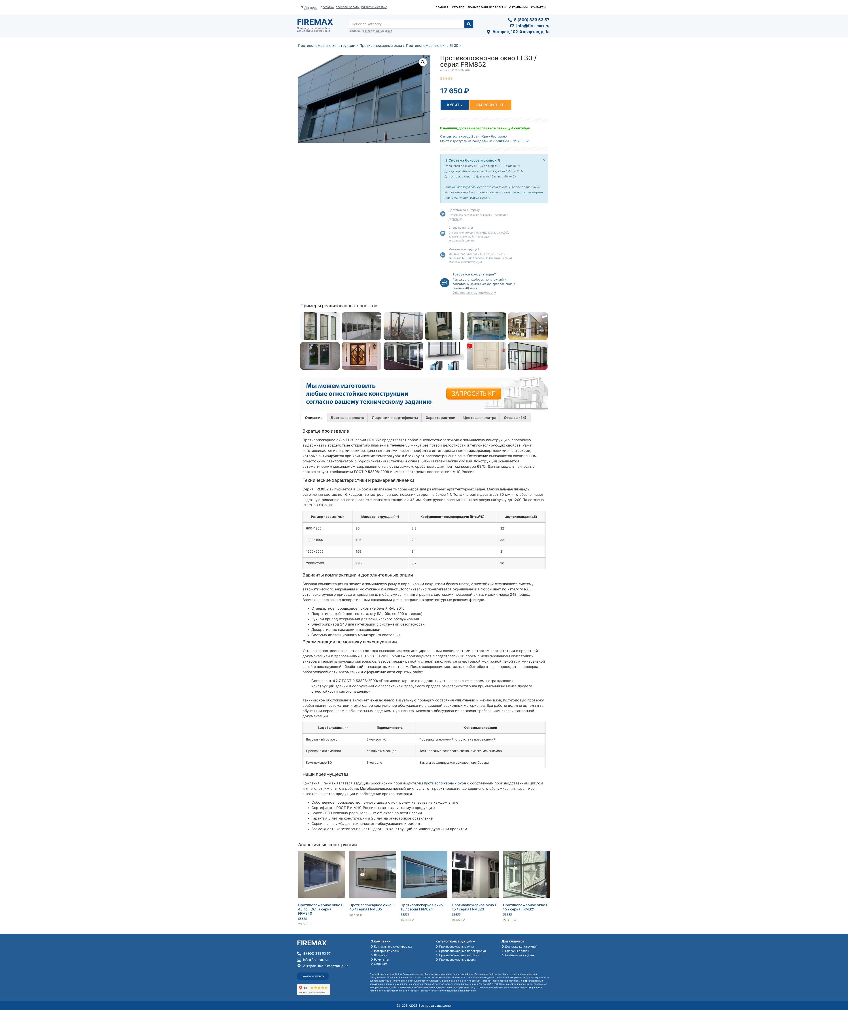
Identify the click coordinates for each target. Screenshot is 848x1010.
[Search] (468, 24)
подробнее (455, 218)
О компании (518, 7)
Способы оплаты (348, 7)
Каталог (458, 7)
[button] (454, 104)
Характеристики (440, 417)
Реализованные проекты (487, 7)
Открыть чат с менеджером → (474, 292)
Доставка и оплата (347, 417)
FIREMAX (315, 22)
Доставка (327, 7)
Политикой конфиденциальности (410, 980)
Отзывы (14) (515, 417)
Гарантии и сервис (374, 7)
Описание (314, 417)
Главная (442, 7)
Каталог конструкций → (455, 941)
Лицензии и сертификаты (395, 417)
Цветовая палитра (479, 417)
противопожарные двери (377, 30)
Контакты (538, 7)
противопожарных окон (445, 783)
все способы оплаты (462, 240)
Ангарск (310, 7)
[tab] (314, 417)
